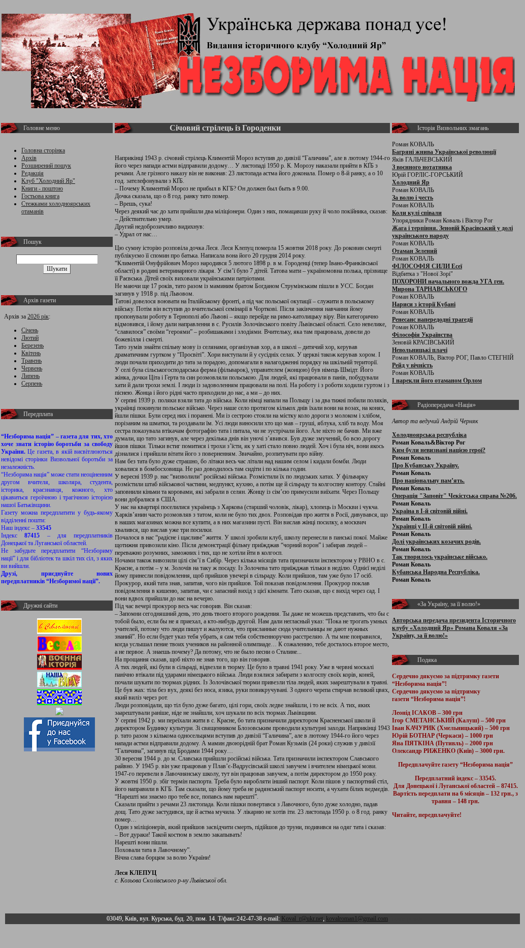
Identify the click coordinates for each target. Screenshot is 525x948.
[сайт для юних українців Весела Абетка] (59, 649)
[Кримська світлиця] (59, 703)
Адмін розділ (406, 918)
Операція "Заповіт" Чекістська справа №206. (454, 495)
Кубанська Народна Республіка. (436, 572)
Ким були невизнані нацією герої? (438, 450)
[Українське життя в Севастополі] (59, 632)
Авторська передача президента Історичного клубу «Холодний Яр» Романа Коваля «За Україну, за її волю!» (454, 628)
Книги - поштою (42, 188)
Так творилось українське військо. (439, 556)
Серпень (31, 383)
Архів (29, 158)
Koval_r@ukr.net (302, 918)
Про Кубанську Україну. (425, 465)
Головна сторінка (43, 150)
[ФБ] (59, 749)
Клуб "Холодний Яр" (48, 180)
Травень (31, 360)
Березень (32, 345)
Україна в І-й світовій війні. (430, 511)
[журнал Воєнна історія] (59, 667)
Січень (29, 330)
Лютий (30, 337)
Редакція (32, 173)
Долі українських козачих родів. (436, 541)
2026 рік (38, 316)
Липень (30, 376)
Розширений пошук (46, 165)
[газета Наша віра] (59, 685)
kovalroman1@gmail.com (357, 918)
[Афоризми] (59, 713)
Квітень (31, 353)
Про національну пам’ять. (428, 480)
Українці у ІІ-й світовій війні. (432, 526)
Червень (31, 368)
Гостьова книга (40, 196)
